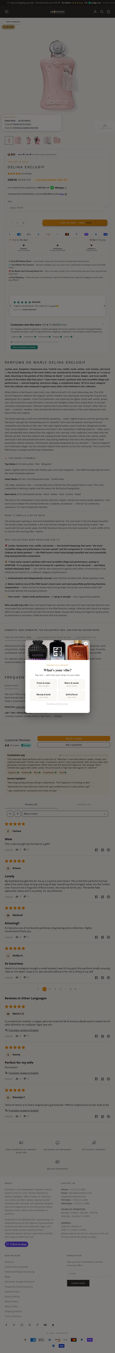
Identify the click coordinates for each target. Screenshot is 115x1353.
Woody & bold (43, 695)
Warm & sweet (71, 684)
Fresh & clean (43, 684)
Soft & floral (72, 695)
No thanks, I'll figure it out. (57, 704)
